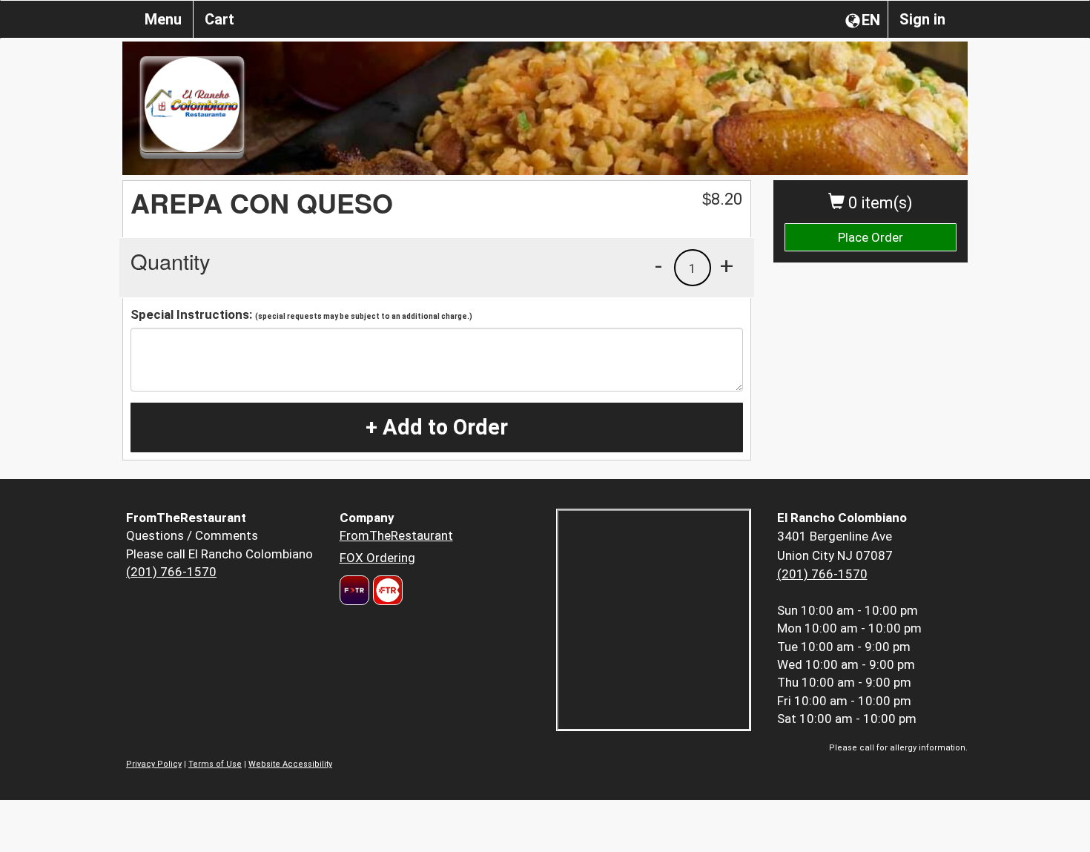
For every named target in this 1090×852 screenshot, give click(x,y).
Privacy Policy (154, 764)
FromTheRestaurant (396, 535)
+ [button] (726, 265)
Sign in (922, 19)
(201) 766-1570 (171, 571)
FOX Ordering (377, 557)
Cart (219, 19)
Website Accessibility (290, 764)
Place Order (870, 237)
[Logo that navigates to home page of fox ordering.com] (386, 590)
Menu (163, 19)
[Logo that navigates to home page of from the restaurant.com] (354, 590)
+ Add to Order (437, 427)
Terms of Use (215, 764)
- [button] (658, 265)
